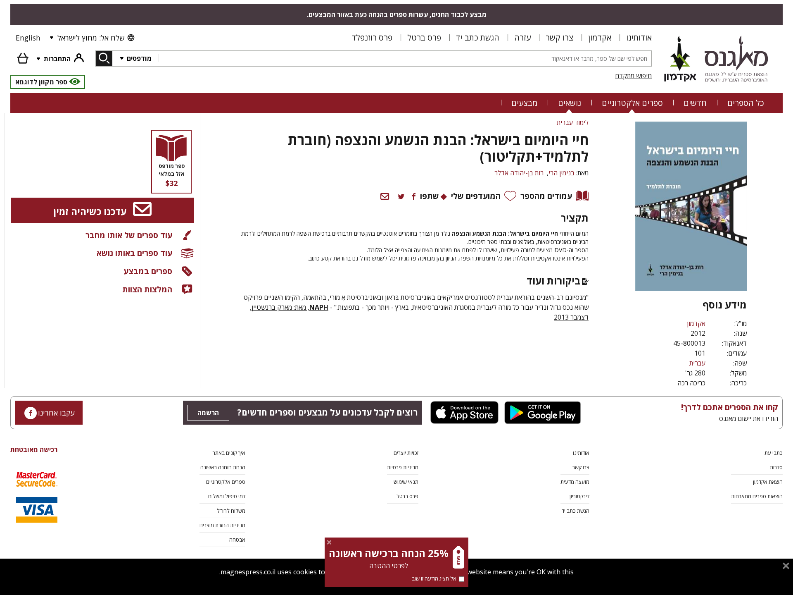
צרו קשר (559, 37)
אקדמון (599, 37)
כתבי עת (774, 452)
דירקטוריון (579, 496)
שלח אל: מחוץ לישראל (90, 38)
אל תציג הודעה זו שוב (434, 578)
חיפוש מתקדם (633, 75)
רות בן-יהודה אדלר (519, 172)
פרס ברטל (424, 37)
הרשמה (208, 412)
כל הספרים (745, 102)
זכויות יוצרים (406, 452)
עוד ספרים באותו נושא (134, 252)
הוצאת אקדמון (768, 481)
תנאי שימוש (406, 481)
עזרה (522, 37)
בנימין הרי (561, 172)
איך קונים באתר (229, 452)
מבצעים (524, 102)
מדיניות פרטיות (402, 467)
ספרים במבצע (147, 271)
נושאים (569, 102)
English (28, 38)
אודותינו (639, 37)
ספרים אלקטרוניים (632, 102)
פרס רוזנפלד (371, 37)
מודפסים (138, 58)
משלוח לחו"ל (231, 510)
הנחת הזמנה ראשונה (222, 467)
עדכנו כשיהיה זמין (91, 211)
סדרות (776, 467)
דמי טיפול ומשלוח (226, 496)
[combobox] (404, 58)
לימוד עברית (573, 122)
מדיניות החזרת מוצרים (222, 525)
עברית (697, 363)
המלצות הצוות (147, 289)
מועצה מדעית (574, 481)
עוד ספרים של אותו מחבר (128, 235)
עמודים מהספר (546, 195)
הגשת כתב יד (477, 37)
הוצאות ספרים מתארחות (757, 496)
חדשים (695, 102)
